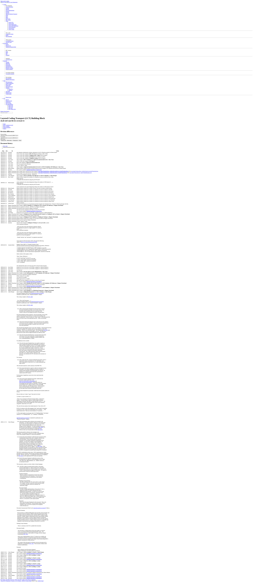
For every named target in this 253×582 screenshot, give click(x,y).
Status (4, 123)
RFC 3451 (26, 534)
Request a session (9, 68)
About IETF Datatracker (6, 580)
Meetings (10, 90)
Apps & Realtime (9, 6)
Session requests (9, 69)
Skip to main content (5, 1)
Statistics (7, 88)
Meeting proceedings (10, 79)
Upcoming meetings (10, 73)
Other (7, 21)
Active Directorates (12, 24)
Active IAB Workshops (13, 25)
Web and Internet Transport (11, 14)
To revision (3, 136)
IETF (2, 579)
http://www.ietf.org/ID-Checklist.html (27, 381)
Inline (20, 140)
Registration (8, 65)
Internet (7, 9)
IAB (7, 16)
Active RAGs (11, 28)
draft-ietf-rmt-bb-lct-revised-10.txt (34, 211)
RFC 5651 (5, 146)
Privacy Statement (32, 579)
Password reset (9, 100)
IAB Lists (10, 108)
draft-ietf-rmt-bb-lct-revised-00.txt (34, 578)
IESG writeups (6, 126)
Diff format (3, 139)
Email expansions (6, 127)
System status (8, 93)
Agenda (7, 62)
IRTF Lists (10, 106)
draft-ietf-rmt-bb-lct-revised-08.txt (34, 286)
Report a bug (8, 97)
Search (7, 44)
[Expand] (52, 182)
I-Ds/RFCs (10, 89)
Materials (8, 63)
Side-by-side (3, 140)
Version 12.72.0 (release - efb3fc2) (18, 580)
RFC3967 (41, 427)
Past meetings (8, 78)
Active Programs (11, 27)
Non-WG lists (9, 42)
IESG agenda (8, 84)
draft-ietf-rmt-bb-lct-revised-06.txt (34, 559)
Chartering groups (9, 34)
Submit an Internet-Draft (11, 47)
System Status (28, 580)
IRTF (7, 17)
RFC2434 (40, 446)
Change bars (15, 140)
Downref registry (9, 86)
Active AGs (10, 22)
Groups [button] (4, 4)
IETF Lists (10, 105)
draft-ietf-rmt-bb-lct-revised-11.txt (34, 169)
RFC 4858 (30, 296)
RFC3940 (45, 330)
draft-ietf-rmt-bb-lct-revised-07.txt (34, 553)
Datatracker (14, 2)
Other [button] (4, 80)
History (4, 128)
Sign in (7, 99)
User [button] (4, 98)
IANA (26, 579)
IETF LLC (8, 18)
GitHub (39, 580)
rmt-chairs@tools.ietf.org (43, 171)
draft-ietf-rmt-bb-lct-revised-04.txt (34, 569)
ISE (6, 54)
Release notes (8, 92)
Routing (7, 11)
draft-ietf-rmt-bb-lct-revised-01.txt (34, 576)
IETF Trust (17, 579)
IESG (7, 15)
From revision (3, 134)
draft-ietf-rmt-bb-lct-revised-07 (37, 293)
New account (8, 103)
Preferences (8, 102)
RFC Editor (8, 19)
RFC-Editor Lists (12, 109)
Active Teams (11, 29)
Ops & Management (10, 10)
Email (42, 580)
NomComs (8, 85)
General (7, 8)
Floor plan (8, 64)
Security (7, 12)
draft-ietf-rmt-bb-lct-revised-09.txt (34, 281)
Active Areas (11, 23)
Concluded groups (9, 41)
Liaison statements (9, 83)
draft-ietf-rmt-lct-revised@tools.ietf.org (90, 171)
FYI (11, 59)
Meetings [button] (5, 60)
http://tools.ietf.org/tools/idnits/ (25, 382)
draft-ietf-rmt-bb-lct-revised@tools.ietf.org (59, 171)
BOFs (7, 35)
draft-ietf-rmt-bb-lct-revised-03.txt (34, 571)
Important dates (9, 66)
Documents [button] (5, 43)
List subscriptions (9, 104)
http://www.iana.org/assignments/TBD (29, 242)
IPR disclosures (9, 82)
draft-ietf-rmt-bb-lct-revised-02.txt (34, 573)
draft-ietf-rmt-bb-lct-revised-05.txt (34, 565)
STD (7, 59)
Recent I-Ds (8, 45)
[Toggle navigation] (1, 115)
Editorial (7, 55)
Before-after (9, 140)
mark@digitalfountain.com (86, 172)
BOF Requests (9, 36)
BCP (9, 59)
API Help (8, 91)
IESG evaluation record (8, 125)
